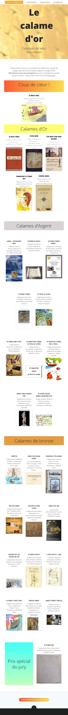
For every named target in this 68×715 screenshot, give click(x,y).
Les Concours (30, 2)
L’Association (44, 2)
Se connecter (57, 2)
